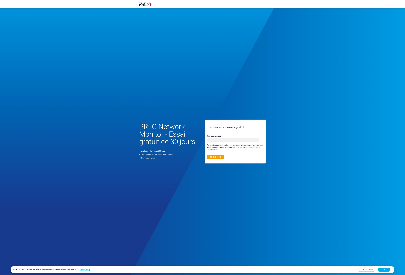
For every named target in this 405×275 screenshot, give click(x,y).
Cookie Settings (366, 269)
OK (384, 269)
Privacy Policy (85, 270)
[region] (202, 269)
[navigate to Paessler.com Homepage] (145, 4)
